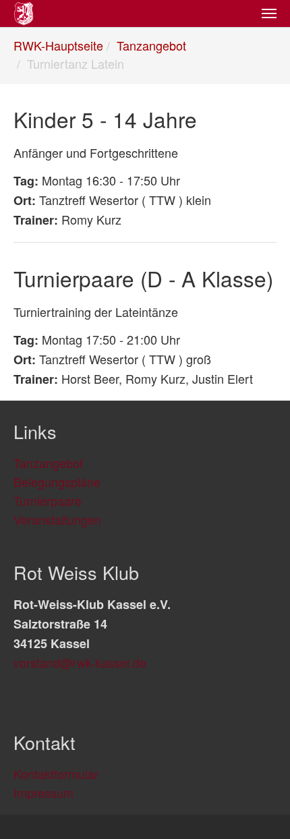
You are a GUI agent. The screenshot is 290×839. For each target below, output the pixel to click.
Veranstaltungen (57, 519)
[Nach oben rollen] (258, 807)
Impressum (43, 792)
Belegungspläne (56, 481)
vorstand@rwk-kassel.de (79, 662)
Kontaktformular (55, 773)
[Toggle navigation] (269, 13)
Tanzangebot (48, 462)
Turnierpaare (47, 500)
